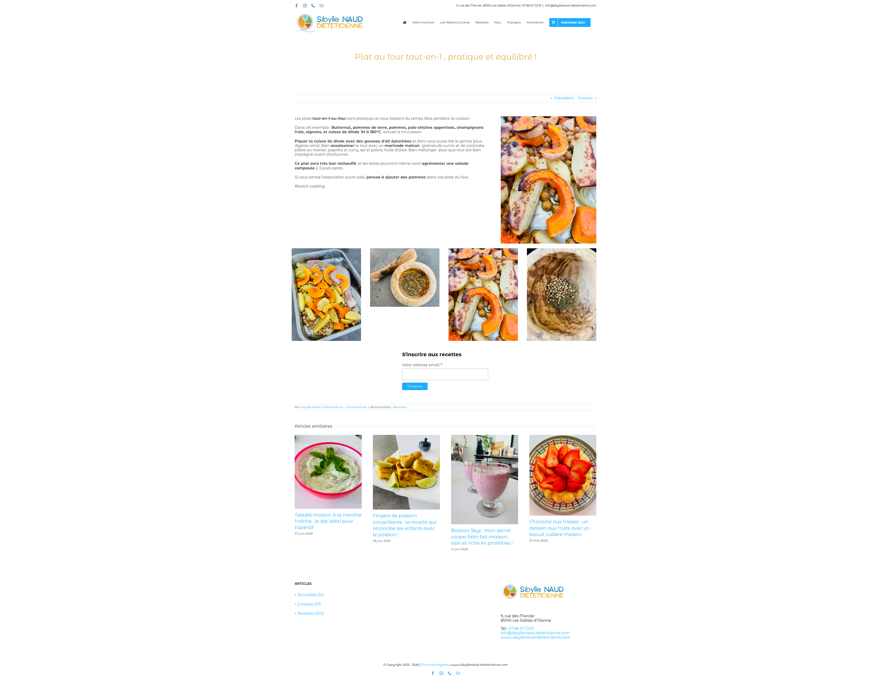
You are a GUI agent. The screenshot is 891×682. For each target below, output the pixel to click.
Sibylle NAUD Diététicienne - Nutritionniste (334, 407)
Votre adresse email (422, 365)
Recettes (400, 407)
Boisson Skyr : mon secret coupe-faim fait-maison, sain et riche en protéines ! (482, 537)
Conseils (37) (309, 604)
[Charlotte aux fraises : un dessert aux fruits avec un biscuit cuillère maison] (562, 437)
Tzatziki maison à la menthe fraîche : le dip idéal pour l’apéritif (328, 521)
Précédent (564, 98)
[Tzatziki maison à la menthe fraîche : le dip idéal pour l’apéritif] (328, 437)
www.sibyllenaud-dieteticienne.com (535, 637)
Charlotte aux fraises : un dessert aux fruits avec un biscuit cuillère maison (559, 528)
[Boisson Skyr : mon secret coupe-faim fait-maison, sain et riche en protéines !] (484, 437)
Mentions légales (434, 664)
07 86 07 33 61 (521, 628)
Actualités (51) (310, 595)
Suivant (585, 98)
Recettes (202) (310, 613)
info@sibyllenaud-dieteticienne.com (570, 5)
